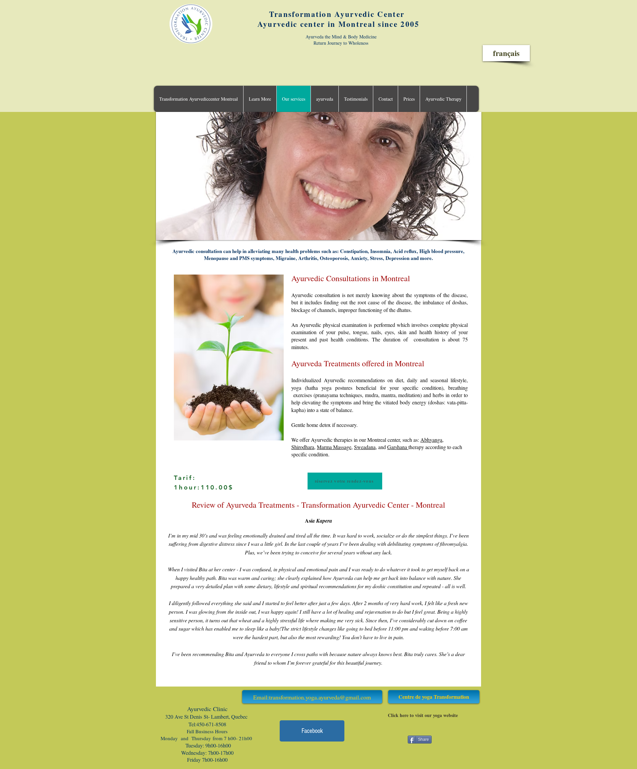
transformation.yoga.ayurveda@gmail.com (320, 697)
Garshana (397, 446)
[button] (259, 99)
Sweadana (365, 446)
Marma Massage (334, 446)
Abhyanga (431, 439)
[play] (467, 234)
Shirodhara (302, 446)
